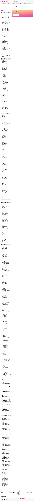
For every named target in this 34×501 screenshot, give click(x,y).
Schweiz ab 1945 (4, 178)
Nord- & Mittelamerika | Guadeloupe (6, 437)
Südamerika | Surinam (5, 482)
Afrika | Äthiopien (4, 254)
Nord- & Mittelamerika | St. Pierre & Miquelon (6, 456)
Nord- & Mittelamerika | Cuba (5, 428)
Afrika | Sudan (4, 303)
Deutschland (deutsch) (19, 494)
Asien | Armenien (4, 317)
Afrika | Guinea (4, 266)
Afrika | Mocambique (4, 284)
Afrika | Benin (4, 255)
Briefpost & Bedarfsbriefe (5, 206)
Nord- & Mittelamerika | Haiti (5, 439)
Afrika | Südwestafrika (5, 304)
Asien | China (4, 327)
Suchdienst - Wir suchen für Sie (12, 492)
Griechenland (4, 145)
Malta (3, 156)
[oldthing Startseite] (3, 1)
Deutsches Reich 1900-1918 (5, 28)
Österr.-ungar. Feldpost (5, 165)
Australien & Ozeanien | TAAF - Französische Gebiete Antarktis (5, 406)
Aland (3, 114)
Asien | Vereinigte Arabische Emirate (6, 374)
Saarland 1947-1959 (4, 109)
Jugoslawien (3, 149)
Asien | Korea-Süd (4, 347)
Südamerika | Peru (4, 480)
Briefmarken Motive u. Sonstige (5, 202)
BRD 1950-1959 (4, 75)
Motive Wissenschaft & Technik (6, 231)
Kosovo (3, 150)
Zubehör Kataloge (4, 240)
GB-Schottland (4, 144)
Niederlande (4, 162)
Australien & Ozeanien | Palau (5, 397)
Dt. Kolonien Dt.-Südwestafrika (6, 39)
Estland (3, 121)
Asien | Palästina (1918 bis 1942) (6, 359)
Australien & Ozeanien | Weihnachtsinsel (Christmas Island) (6, 415)
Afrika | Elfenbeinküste (5, 260)
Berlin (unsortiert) (4, 61)
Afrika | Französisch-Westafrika (5, 262)
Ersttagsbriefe (3, 207)
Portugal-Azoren (4, 172)
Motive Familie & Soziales (5, 213)
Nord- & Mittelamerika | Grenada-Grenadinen (5, 436)
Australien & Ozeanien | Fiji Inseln (6, 385)
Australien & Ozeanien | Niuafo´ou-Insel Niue (6, 395)
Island (3, 147)
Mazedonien (3, 158)
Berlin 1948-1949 (4, 62)
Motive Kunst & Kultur (5, 215)
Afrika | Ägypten (4, 249)
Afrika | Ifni (3, 268)
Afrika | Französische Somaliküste (6, 263)
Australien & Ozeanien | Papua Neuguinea (6, 398)
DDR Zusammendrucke (5, 106)
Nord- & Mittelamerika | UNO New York (6, 463)
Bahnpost (3, 204)
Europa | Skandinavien (5, 129)
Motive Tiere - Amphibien (5, 221)
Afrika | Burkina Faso (4, 257)
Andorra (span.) (4, 117)
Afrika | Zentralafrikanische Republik (6, 311)
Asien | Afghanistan (4, 314)
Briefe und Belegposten (5, 24)
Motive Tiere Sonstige (5, 228)
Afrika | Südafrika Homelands (5, 302)
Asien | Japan (4, 336)
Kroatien (3, 151)
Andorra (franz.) (4, 116)
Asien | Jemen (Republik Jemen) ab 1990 (6, 337)
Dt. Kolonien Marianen (5, 43)
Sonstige (3, 234)
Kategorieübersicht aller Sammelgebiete (3, 496)
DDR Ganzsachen (4, 103)
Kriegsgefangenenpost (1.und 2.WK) (6, 53)
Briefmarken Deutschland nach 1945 (5, 59)
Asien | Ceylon (4, 326)
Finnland (3, 134)
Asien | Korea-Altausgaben (5, 345)
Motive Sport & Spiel (5, 220)
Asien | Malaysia (4, 352)
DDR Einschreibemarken (5, 100)
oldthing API (2, 495)
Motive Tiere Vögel (4, 229)
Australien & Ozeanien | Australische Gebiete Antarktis (6, 383)
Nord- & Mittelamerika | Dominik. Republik (6, 433)
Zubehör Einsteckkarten (5, 238)
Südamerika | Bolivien (5, 473)
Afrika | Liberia (4, 277)
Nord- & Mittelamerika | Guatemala (6, 438)
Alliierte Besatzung (4, 60)
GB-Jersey (3, 141)
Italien (3, 148)
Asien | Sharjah (4, 364)
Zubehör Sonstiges (4, 242)
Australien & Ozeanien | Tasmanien (6, 407)
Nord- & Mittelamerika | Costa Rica (6, 427)
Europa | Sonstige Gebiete (5, 130)
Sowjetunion (4, 184)
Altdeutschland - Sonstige (5, 20)
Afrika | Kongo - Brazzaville (5, 274)
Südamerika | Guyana (5, 477)
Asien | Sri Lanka (4, 366)
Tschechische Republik (5, 188)
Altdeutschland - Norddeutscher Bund (6, 17)
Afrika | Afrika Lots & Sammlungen (6, 247)
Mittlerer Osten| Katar (4, 418)
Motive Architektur (4, 212)
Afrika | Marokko (4, 281)
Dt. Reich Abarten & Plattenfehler (6, 48)
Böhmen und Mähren (5, 23)
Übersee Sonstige (4, 485)
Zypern (3, 198)
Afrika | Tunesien (4, 308)
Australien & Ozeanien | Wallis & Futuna (6, 414)
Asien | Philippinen (4, 361)
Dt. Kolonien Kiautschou (5, 42)
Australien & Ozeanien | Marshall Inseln (6, 388)
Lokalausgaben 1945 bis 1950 (5, 108)
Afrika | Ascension (4, 253)
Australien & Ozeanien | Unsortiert (6, 411)
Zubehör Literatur (4, 241)
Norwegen (3, 163)
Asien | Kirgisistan (4, 344)
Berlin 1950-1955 (4, 63)
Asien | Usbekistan (4, 373)
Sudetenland (4, 57)
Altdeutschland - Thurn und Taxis (6, 21)
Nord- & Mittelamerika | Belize (5, 423)
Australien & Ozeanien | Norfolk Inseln (6, 396)
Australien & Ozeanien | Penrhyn (6, 399)
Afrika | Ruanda (4, 291)
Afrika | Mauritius (4, 283)
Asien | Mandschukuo (4, 354)
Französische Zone (4, 107)
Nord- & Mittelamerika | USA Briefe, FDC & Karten (6, 466)
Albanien (3, 115)
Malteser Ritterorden (4, 157)
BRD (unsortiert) (4, 73)
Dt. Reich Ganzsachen (5, 50)
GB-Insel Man (4, 140)
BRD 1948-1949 (4, 74)
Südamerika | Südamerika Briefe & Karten (6, 481)
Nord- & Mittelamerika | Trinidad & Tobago (5, 460)
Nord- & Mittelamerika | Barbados (6, 421)
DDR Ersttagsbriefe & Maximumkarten (6, 102)
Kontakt (18, 492)
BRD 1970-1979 (4, 77)
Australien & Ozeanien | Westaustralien (6, 417)
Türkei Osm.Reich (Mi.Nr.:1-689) (6, 191)
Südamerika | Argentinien (5, 472)
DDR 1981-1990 (4, 97)
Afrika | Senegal (4, 295)
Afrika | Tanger (4, 305)
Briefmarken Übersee (4, 244)
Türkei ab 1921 (4, 190)
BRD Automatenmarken (5, 83)
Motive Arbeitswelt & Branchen (6, 211)
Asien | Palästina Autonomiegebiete (6, 360)
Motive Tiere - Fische (4, 222)
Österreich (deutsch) (19, 495)
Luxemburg (3, 155)
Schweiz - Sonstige (4, 177)
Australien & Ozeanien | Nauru (5, 390)
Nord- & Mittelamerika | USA (6, 465)
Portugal (3, 171)
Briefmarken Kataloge (4, 199)
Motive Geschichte (4, 214)
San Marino (4, 175)
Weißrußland (3, 197)
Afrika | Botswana (4, 256)
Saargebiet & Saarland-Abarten (6, 55)
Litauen (3, 154)
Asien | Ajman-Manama (5, 316)
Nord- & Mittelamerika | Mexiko (6, 443)
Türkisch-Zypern (4, 192)
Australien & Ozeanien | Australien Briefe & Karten (6, 379)
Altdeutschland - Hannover (5, 16)
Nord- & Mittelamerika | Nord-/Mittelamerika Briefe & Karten (6, 450)
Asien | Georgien (4, 330)
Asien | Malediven (4, 353)
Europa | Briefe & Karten (5, 122)
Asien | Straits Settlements (5, 367)
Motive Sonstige (4, 219)
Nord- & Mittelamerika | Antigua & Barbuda (5, 419)
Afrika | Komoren (4, 273)
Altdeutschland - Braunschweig (6, 15)
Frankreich (3, 135)
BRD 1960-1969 (4, 76)
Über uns (2, 492)
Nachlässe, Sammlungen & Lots (6, 232)
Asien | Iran (3, 334)
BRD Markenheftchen (5, 87)
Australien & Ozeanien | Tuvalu (6, 410)
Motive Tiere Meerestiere (5, 226)
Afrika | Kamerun (4, 269)
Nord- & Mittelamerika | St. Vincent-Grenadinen (6, 458)
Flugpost (3, 208)
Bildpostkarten (4, 205)
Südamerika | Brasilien (5, 474)
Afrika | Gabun (4, 264)
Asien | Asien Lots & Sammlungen (6, 320)
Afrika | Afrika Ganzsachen (5, 246)
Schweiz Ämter (4, 179)
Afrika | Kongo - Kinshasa (5, 275)
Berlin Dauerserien (4, 67)
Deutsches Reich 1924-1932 (5, 30)
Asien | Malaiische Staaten (5, 351)
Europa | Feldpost (4, 124)
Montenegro (4, 161)
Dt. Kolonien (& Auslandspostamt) (6, 36)
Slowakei (3, 181)
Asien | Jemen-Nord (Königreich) (6, 339)
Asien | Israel (4, 335)
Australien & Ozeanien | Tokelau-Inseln (6, 408)
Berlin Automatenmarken (5, 66)
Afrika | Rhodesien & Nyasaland (6, 290)
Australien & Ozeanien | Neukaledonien (6, 391)
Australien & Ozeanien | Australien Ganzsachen (5, 382)
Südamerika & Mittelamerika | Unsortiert (6, 471)
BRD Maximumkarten (5, 88)
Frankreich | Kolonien (5, 136)
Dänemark (3, 120)
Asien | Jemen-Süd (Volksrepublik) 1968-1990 (6, 341)
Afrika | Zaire (3, 310)
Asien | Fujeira (4, 329)
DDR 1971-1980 (4, 96)
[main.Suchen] (22, 1)
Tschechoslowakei (4, 189)
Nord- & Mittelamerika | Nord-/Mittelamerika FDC (5, 451)
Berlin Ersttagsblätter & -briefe (6, 68)
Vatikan (3, 196)
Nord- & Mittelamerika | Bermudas (6, 424)
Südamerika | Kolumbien (5, 478)
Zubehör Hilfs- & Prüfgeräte (5, 239)
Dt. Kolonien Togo (4, 46)
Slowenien (3, 182)
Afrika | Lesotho (4, 276)
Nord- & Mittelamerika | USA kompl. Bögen (6, 468)
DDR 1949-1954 (4, 93)
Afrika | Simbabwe (4, 298)
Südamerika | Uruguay (5, 483)
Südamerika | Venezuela (5, 484)
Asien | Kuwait (4, 348)
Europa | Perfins (4, 128)
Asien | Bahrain (4, 322)
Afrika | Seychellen (4, 296)
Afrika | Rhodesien (4, 289)
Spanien (3, 185)
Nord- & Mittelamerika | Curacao (6, 429)
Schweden (3, 176)
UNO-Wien (3, 195)
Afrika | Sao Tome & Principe (5, 294)
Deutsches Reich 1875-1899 (5, 27)
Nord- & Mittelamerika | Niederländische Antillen (6, 448)
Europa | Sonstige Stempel (5, 131)
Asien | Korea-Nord (4, 346)
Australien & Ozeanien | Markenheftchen (6, 387)
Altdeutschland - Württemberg (6, 22)
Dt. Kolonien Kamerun (4, 40)
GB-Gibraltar (4, 138)
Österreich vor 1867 (4, 169)
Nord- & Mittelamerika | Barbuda (6, 422)
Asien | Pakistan (4, 358)
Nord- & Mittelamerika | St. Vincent (6, 457)
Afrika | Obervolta (4, 287)
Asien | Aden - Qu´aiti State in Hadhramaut (5, 313)
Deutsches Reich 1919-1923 (5, 29)
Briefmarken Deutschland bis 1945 (6, 12)
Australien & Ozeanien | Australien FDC (6, 380)
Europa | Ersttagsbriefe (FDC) (6, 123)
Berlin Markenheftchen (5, 70)
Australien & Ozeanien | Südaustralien (6, 405)
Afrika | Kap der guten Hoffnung (6, 270)
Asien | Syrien (4, 368)
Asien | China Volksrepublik (5, 328)
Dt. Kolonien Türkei (4, 47)
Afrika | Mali (3, 280)
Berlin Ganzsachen (4, 69)
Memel (3, 54)
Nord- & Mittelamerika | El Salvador (6, 434)
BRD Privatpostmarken (5, 90)
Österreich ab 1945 (4, 168)
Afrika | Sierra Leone (4, 297)
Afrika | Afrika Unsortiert (5, 248)
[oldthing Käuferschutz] (29, 492)
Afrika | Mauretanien (4, 282)
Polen (3, 170)
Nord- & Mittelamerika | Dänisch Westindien (5, 430)
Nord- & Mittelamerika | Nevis (5, 446)
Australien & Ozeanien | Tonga (5, 409)
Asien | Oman (3, 357)
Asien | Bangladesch (4, 323)
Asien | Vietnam (4, 375)
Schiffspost (3, 233)
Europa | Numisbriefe (4, 127)
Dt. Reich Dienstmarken (5, 49)
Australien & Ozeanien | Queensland (6, 401)
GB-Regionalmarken (4, 143)
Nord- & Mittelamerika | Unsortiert (6, 464)
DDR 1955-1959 (4, 94)
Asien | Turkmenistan (4, 371)
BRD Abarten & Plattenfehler (5, 82)
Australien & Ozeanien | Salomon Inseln (6, 402)
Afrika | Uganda (4, 309)
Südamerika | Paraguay (5, 479)
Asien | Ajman (4, 315)
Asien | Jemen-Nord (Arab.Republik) (6, 338)
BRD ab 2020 (4, 81)
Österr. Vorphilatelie (4, 164)
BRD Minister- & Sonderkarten (5, 89)
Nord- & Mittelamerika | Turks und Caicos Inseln (6, 461)
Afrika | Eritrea (4, 261)
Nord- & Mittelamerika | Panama (6, 454)
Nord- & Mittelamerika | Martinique (6, 442)
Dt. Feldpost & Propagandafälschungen (6, 35)
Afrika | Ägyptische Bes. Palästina (6, 250)
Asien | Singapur (4, 365)
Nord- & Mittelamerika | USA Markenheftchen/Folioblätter (5, 469)
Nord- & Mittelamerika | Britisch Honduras (6, 425)
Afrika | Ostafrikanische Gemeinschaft (6, 288)
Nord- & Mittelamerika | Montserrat (6, 444)
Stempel (3, 235)
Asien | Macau (4, 350)
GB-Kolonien (3, 142)
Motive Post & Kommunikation (5, 218)
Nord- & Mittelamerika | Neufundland (6, 445)
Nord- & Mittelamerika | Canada (6, 426)
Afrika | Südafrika (4, 301)
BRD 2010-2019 (4, 80)
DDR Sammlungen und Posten (5, 105)
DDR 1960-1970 (4, 95)
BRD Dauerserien (4, 84)
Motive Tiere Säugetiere (5, 227)
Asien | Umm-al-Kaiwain (5, 372)
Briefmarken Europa (4, 113)
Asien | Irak (3, 333)
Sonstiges (3, 56)
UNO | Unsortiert (4, 486)
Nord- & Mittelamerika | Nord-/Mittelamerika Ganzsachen (6, 453)
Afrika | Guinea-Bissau (5, 267)
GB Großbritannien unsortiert (5, 137)
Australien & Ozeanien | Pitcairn (6, 400)
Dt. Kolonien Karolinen (5, 41)
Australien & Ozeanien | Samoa (5, 403)
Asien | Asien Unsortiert (5, 321)
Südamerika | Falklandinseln (5, 476)
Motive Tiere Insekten (5, 225)
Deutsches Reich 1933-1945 (5, 31)
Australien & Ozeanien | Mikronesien (6, 389)
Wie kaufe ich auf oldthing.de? (4, 493)
